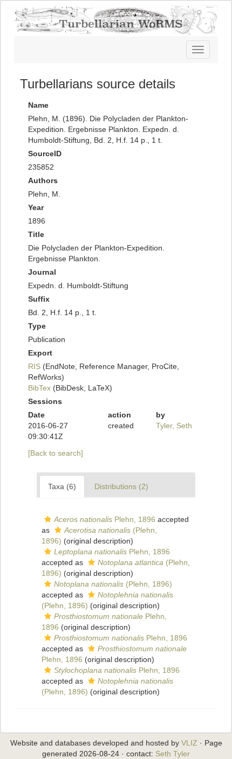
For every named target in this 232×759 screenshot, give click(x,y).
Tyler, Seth (174, 425)
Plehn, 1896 (104, 519)
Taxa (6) (62, 486)
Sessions (45, 401)
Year (36, 207)
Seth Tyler (172, 753)
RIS (34, 366)
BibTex (39, 388)
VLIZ (189, 743)
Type (37, 326)
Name (38, 105)
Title (36, 234)
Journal (42, 272)
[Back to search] (55, 453)
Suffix (39, 299)
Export (40, 353)
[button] (48, 519)
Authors (43, 180)
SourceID (45, 153)
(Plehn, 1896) (113, 584)
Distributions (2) (121, 486)
